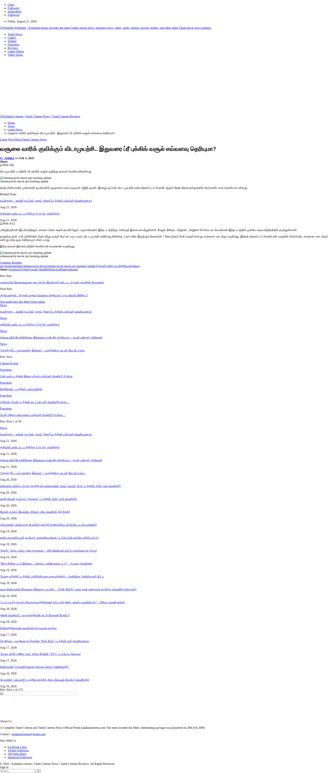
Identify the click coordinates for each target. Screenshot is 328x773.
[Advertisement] (164, 86)
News (18, 139)
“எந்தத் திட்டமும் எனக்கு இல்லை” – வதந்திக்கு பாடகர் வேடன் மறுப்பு (42, 473)
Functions (13, 44)
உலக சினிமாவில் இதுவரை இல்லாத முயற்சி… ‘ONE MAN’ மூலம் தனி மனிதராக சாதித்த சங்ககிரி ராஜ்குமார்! (68, 589)
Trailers (12, 41)
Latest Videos (16, 51)
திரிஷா (125, 266)
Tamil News (15, 34)
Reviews (13, 48)
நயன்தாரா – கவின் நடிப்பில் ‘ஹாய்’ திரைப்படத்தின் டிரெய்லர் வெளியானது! (46, 200)
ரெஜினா (135, 266)
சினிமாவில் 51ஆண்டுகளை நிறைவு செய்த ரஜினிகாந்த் (34, 667)
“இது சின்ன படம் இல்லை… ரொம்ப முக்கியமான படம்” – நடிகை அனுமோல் (46, 563)
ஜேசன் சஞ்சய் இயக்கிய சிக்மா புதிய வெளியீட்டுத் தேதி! (35, 511)
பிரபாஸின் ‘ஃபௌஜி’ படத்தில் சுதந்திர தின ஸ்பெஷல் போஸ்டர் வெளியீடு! (44, 679)
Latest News (7, 139)
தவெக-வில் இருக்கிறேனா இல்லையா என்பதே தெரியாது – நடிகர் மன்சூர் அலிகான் (51, 460)
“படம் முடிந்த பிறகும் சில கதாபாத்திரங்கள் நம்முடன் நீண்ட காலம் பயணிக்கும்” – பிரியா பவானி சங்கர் (62, 602)
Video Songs (15, 54)
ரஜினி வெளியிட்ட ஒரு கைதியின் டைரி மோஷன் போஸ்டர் (35, 615)
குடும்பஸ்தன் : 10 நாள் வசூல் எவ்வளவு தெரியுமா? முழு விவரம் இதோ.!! (44, 295)
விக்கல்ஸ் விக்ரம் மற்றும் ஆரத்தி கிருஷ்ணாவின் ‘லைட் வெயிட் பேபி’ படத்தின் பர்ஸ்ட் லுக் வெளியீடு (60, 486)
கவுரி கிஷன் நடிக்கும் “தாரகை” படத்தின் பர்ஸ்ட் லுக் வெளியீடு (38, 499)
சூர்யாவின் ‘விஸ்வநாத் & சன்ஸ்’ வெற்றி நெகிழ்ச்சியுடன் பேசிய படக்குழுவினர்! (48, 524)
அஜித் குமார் (113, 266)
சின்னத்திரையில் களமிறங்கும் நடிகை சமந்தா (28, 628)
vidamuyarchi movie (34, 266)
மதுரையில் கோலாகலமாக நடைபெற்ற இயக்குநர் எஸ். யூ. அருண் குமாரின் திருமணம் (52, 282)
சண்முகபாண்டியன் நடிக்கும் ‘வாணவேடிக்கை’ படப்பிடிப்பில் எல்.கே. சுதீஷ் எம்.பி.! (49, 537)
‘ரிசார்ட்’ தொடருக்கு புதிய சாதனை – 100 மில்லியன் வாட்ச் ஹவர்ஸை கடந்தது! (48, 550)
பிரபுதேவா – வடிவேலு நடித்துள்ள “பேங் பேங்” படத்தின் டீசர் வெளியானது (44, 641)
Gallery (12, 37)
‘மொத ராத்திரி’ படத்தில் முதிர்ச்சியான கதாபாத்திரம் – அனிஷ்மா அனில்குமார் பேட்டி (52, 576)
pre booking (7, 266)
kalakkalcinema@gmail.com (29, 734)
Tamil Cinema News (34, 139)
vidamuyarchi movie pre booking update (71, 266)
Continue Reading (11, 262)
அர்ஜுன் (100, 266)
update (18, 266)
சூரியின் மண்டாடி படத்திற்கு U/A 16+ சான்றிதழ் (30, 213)
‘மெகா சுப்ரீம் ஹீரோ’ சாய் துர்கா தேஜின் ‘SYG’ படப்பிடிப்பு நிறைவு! (40, 654)
